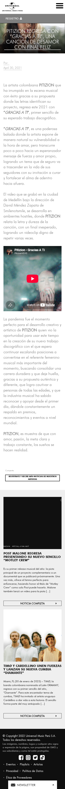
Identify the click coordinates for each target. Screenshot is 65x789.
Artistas (38, 764)
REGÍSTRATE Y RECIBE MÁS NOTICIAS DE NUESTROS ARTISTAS (33, 477)
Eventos (11, 764)
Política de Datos (32, 771)
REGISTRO (12, 18)
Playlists (24, 764)
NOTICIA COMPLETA (32, 603)
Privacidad (12, 771)
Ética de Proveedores (19, 777)
